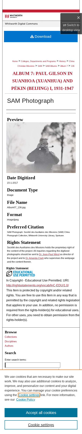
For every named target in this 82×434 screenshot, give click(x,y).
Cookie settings (28, 395)
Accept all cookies (41, 413)
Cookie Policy (25, 399)
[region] (41, 402)
